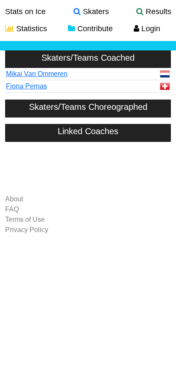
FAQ (12, 209)
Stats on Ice (25, 11)
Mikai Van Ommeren (36, 73)
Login (149, 28)
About (14, 199)
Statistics (30, 28)
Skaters (95, 11)
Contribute (94, 28)
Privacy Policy (26, 229)
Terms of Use (25, 219)
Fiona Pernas (26, 86)
